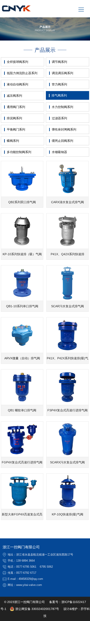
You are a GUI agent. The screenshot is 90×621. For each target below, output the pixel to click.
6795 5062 (46, 566)
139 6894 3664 (25, 560)
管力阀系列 (59, 84)
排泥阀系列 (14, 118)
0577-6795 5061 (26, 566)
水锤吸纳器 (59, 152)
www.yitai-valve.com (29, 585)
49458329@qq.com (31, 578)
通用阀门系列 (16, 107)
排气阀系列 (59, 95)
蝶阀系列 (13, 140)
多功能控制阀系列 (19, 152)
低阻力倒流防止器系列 (22, 73)
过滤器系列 (59, 118)
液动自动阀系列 (17, 84)
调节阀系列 (59, 62)
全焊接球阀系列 (17, 62)
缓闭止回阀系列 (62, 140)
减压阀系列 (14, 95)
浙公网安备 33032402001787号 (37, 609)
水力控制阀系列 (62, 107)
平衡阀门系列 (16, 129)
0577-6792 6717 (26, 572)
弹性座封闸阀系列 (64, 129)
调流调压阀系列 (62, 73)
